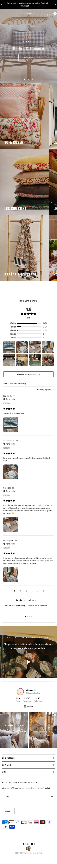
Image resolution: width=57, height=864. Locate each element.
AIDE (4, 772)
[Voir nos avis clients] (28, 37)
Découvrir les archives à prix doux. (30, 4)
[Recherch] (48, 15)
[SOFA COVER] (24, 116)
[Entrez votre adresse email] (52, 796)
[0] (53, 15)
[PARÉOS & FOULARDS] (24, 248)
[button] (28, 57)
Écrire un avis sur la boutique (28, 374)
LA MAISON (7, 765)
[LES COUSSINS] (24, 182)
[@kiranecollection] (20, 692)
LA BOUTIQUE (8, 758)
